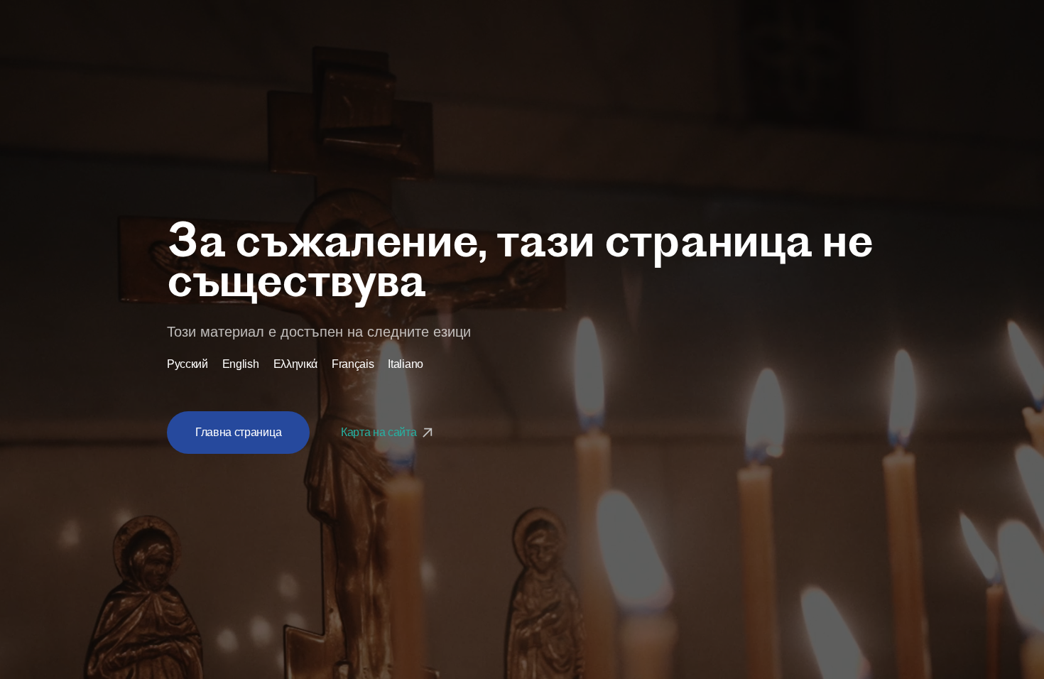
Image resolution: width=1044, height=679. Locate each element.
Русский (187, 364)
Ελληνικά (295, 364)
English (240, 364)
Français (353, 364)
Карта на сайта (380, 432)
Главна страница (238, 432)
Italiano (405, 364)
